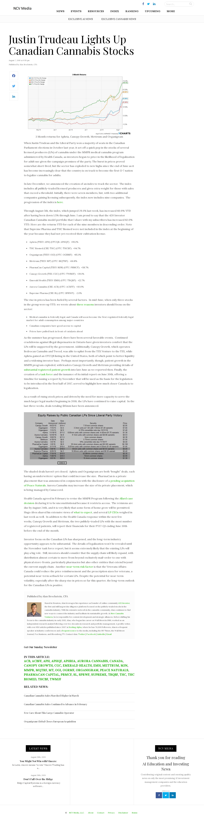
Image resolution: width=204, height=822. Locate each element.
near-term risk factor (79, 566)
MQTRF (41, 670)
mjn (124, 665)
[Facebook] (14, 77)
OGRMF (68, 670)
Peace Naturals (114, 670)
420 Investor (124, 603)
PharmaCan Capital (41, 674)
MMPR (29, 670)
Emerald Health (77, 665)
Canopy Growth (38, 665)
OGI (58, 670)
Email (109, 634)
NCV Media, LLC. (76, 812)
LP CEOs (113, 512)
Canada (116, 661)
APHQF (56, 661)
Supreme (98, 674)
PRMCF (66, 674)
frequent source (69, 630)
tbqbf (113, 674)
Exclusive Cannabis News (118, 19)
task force (46, 374)
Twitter (81, 634)
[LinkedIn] (14, 98)
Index (114, 11)
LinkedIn (101, 634)
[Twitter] (14, 88)
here (60, 202)
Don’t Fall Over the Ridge (38, 779)
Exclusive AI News (80, 19)
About (90, 812)
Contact (100, 812)
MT (51, 670)
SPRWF (84, 674)
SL (75, 674)
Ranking (131, 11)
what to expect (83, 512)
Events (76, 11)
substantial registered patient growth (47, 369)
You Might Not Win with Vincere (38, 761)
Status (134, 812)
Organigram (87, 670)
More (171, 11)
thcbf (43, 679)
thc (123, 674)
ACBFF (37, 661)
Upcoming (152, 11)
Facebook (91, 634)
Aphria (69, 661)
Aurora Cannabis (92, 661)
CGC (57, 665)
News (60, 11)
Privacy (111, 812)
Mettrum (110, 665)
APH (46, 661)
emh (97, 665)
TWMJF (55, 679)
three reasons (85, 304)
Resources (96, 11)
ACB (27, 661)
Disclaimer (123, 812)
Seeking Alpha (75, 627)
